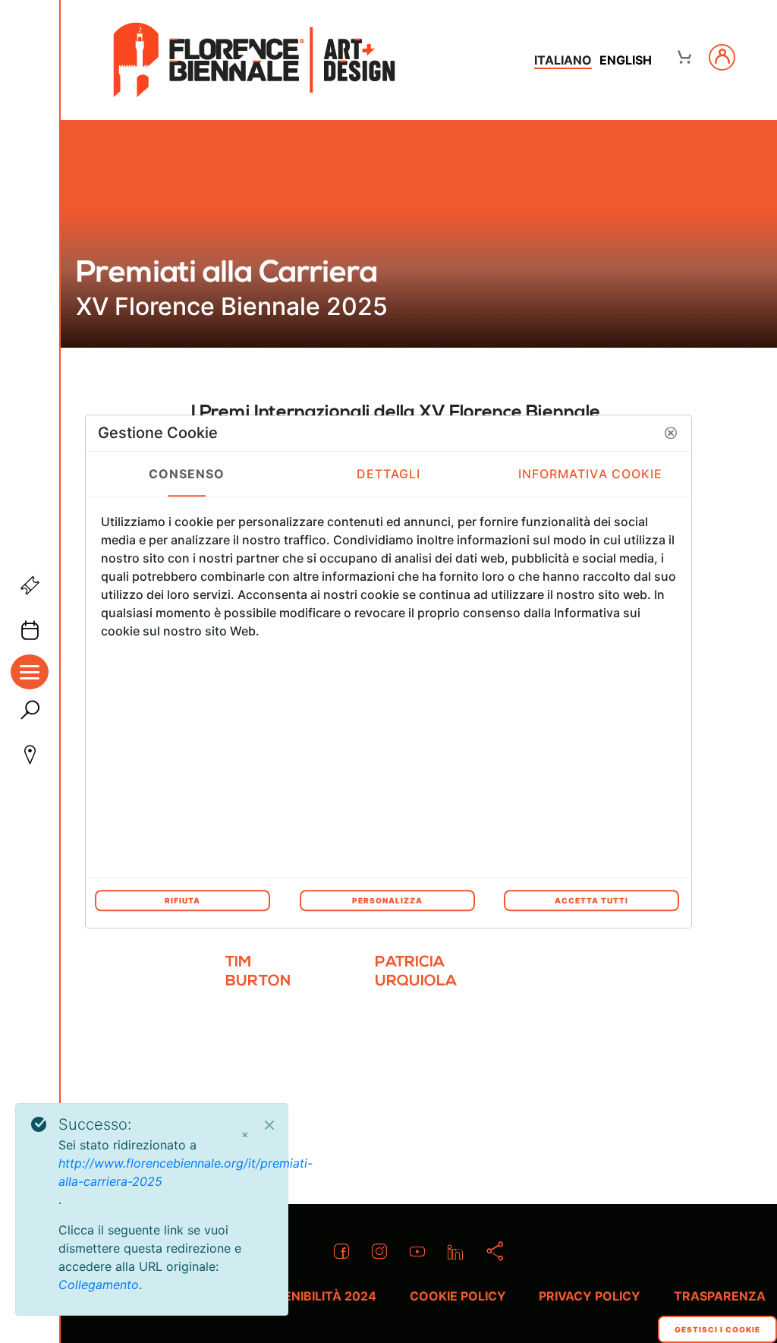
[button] (671, 433)
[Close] (269, 1125)
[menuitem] (269, 978)
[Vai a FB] (254, 60)
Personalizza (387, 900)
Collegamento (98, 1284)
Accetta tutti (591, 900)
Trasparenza (720, 1296)
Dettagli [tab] (389, 473)
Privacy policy (589, 1296)
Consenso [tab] (187, 473)
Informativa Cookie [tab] (590, 473)
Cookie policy (458, 1296)
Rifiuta (182, 900)
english (625, 60)
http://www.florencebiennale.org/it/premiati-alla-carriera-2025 (185, 1172)
